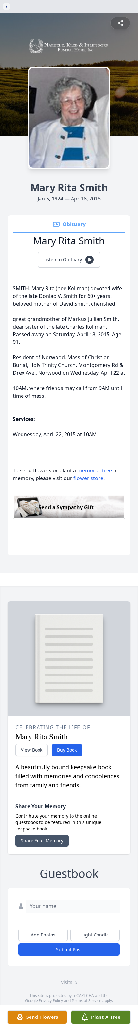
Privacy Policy (51, 1000)
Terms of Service (86, 1000)
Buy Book (67, 750)
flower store (88, 478)
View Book (31, 750)
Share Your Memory (42, 840)
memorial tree (94, 470)
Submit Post (69, 949)
